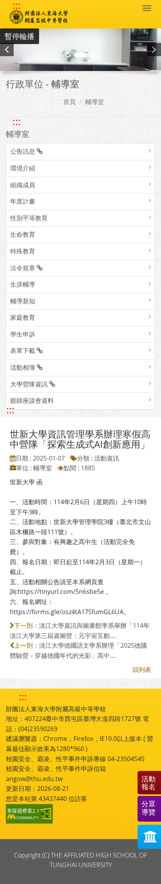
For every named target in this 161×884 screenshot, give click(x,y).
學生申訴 (22, 334)
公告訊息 (23, 151)
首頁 (69, 101)
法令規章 (23, 268)
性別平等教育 (29, 218)
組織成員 (22, 185)
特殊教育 (22, 251)
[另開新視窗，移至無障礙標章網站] (30, 814)
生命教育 (22, 234)
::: (17, 5)
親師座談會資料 (32, 400)
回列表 (141, 669)
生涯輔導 (22, 284)
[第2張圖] (68, 55)
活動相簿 (23, 367)
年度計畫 (22, 201)
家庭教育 (22, 317)
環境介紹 (22, 168)
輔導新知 (22, 301)
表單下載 (23, 350)
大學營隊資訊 (29, 384)
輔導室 (94, 101)
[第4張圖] (80, 55)
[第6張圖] (93, 55)
